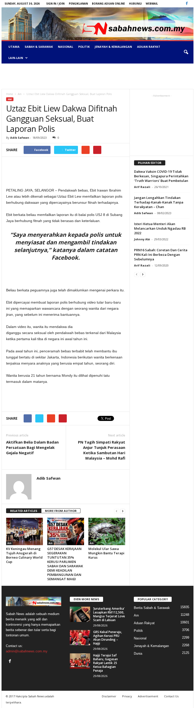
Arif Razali (142, 187)
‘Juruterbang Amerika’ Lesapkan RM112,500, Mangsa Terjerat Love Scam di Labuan (109, 614)
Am (10, 99)
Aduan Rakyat (148, 47)
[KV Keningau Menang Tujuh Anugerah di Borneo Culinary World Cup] (24, 531)
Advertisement (148, 696)
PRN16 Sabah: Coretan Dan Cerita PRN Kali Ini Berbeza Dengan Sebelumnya (160, 254)
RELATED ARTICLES (23, 511)
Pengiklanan (78, 3)
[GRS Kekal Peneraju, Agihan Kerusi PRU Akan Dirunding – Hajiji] (80, 637)
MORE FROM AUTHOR (61, 511)
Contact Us (171, 696)
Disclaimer (109, 696)
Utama (14, 47)
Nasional (65, 47)
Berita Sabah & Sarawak (152, 608)
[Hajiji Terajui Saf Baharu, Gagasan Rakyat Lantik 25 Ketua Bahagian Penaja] (80, 661)
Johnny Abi (142, 239)
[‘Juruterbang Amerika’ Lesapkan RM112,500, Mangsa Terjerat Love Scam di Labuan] (80, 614)
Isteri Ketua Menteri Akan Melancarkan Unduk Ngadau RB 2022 (160, 228)
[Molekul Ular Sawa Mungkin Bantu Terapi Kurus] (106, 531)
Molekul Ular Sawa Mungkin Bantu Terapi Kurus (106, 553)
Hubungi (135, 3)
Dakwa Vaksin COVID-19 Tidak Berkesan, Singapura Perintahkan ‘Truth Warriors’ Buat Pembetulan (161, 176)
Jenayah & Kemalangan (113, 47)
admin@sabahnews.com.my (26, 651)
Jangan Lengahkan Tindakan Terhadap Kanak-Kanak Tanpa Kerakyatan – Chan (158, 202)
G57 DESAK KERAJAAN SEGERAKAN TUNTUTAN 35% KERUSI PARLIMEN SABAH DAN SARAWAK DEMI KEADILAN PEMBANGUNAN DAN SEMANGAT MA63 (65, 563)
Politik (84, 47)
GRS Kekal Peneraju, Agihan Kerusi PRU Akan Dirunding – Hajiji (107, 638)
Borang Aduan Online (108, 3)
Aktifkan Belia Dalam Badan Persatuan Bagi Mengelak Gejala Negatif (32, 447)
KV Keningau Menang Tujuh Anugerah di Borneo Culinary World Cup (24, 555)
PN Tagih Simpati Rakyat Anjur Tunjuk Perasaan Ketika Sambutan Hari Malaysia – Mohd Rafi (101, 450)
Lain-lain (15, 58)
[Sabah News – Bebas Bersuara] (97, 23)
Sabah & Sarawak (39, 47)
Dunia (138, 653)
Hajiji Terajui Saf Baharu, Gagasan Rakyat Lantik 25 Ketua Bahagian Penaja (105, 663)
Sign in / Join (55, 3)
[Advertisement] (97, 76)
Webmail (152, 3)
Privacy (127, 696)
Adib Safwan (19, 137)
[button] (185, 52)
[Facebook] (187, 3)
